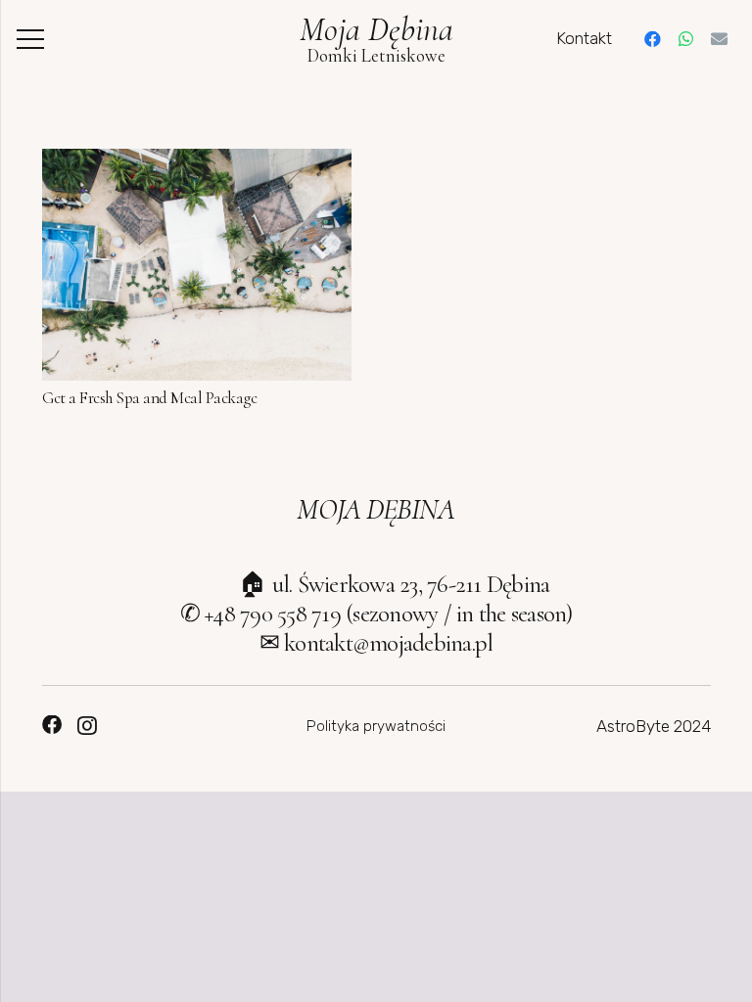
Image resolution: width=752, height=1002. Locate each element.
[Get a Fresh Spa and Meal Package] (197, 162)
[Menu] (30, 39)
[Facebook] (652, 39)
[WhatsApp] (685, 39)
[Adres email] (718, 39)
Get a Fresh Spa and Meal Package (150, 397)
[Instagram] (87, 726)
